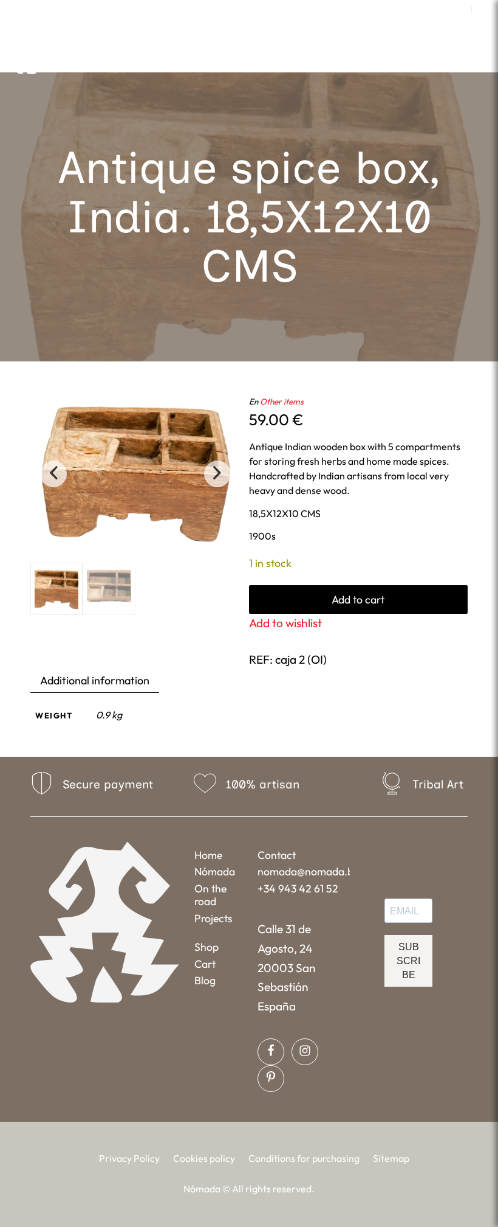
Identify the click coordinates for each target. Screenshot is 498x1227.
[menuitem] (459, 9)
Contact (277, 855)
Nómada (214, 871)
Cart (205, 964)
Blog (205, 980)
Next (217, 474)
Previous (53, 474)
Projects (213, 918)
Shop (206, 947)
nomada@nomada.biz (303, 871)
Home (208, 855)
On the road (210, 894)
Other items (282, 401)
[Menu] (357, 57)
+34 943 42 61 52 (298, 888)
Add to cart (358, 600)
